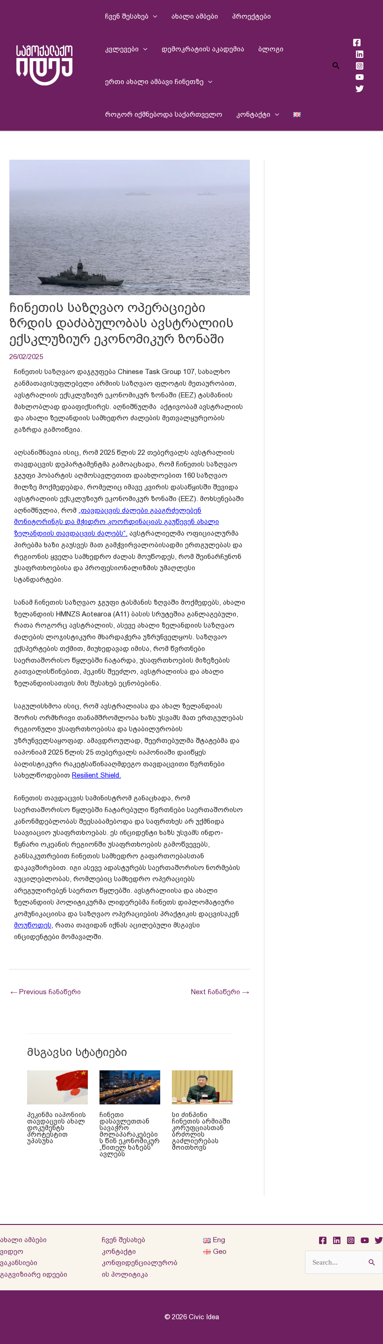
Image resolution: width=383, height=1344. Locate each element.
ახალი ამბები (194, 16)
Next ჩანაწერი (220, 992)
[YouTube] (359, 77)
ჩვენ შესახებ (127, 16)
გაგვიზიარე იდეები (33, 1274)
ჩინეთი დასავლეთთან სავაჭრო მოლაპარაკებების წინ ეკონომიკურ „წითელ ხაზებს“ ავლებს (129, 1134)
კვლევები (122, 49)
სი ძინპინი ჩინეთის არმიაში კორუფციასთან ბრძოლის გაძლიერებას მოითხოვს (201, 1131)
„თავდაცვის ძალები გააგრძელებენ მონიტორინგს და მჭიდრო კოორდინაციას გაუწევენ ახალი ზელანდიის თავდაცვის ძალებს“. (116, 522)
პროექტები (251, 16)
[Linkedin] (359, 54)
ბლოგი (271, 49)
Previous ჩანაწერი (45, 992)
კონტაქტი (253, 114)
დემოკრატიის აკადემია (203, 49)
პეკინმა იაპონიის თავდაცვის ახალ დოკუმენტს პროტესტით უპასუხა (56, 1128)
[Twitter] (359, 89)
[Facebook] (357, 42)
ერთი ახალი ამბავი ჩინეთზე (154, 81)
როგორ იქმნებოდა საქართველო (163, 114)
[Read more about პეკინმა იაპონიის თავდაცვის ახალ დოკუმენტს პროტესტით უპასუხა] (57, 1087)
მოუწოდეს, (33, 925)
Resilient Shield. (96, 775)
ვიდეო (11, 1251)
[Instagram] (359, 66)
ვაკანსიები (18, 1262)
